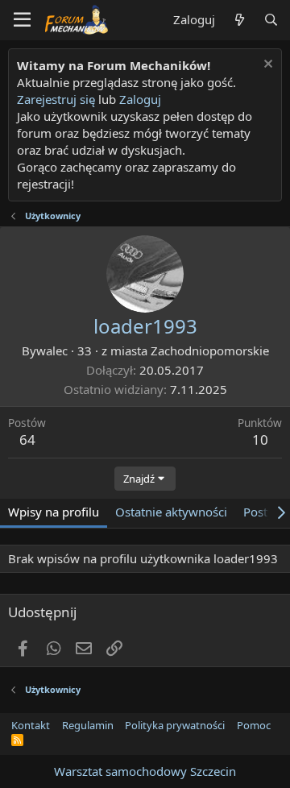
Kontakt (30, 725)
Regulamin (88, 725)
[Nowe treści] (239, 20)
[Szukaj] (271, 20)
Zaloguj (140, 99)
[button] (22, 20)
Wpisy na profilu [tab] (53, 512)
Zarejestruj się (56, 99)
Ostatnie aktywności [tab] (171, 512)
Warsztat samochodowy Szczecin (145, 771)
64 (27, 439)
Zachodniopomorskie (210, 350)
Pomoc (254, 725)
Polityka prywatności (175, 725)
